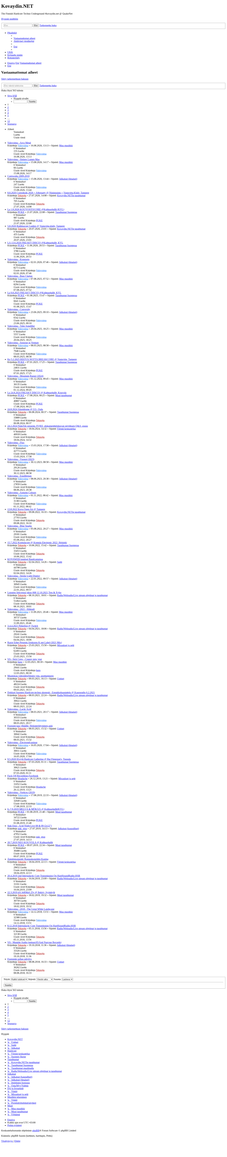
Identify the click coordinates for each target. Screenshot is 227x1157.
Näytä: (7, 979)
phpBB (35, 1130)
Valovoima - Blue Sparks (19, 526)
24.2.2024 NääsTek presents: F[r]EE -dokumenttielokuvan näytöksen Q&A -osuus (47, 426)
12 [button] (8, 121)
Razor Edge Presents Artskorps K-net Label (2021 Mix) (34, 642)
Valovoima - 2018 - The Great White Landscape (30, 909)
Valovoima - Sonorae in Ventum (23, 342)
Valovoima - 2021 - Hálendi (21, 609)
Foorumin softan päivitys (19, 959)
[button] (12, 95)
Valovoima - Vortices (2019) (21, 792)
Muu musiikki (66, 145)
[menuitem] (24, 38)
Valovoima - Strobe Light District (23, 576)
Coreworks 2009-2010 (18, 176)
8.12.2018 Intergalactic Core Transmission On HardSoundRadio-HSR (41, 925)
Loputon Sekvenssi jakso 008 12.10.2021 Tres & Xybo (34, 592)
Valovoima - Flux (15, 442)
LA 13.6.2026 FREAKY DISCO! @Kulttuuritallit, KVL (35, 242)
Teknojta (22, 195)
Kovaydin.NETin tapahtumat (71, 195)
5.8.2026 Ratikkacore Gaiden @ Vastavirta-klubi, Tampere (36, 226)
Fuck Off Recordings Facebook (22, 775)
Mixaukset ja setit (65, 645)
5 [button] (8, 115)
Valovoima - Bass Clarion (19, 276)
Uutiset (60, 678)
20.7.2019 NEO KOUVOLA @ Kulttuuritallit (30, 842)
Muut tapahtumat (63, 395)
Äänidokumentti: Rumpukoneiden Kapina (27, 859)
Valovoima (23, 145)
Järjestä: (32, 979)
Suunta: (58, 979)
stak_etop (22, 828)
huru (20, 662)
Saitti (59, 562)
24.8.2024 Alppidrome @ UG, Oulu (25, 409)
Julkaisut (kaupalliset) (68, 828)
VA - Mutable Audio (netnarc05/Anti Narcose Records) (34, 942)
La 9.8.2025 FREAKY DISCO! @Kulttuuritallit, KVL (34, 292)
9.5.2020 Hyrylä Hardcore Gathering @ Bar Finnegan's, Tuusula (39, 759)
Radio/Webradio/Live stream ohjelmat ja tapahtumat (82, 595)
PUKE (21, 212)
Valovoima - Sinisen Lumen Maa (23, 159)
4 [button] (8, 113)
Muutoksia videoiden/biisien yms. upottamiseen (30, 676)
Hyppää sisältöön (9, 19)
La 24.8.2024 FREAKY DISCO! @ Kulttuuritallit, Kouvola (36, 392)
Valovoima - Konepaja (18, 259)
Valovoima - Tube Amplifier (21, 326)
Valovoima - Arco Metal (19, 142)
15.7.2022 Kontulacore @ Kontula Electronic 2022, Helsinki (37, 542)
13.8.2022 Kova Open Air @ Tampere (26, 509)
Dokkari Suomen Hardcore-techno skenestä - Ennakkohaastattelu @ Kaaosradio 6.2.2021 (51, 692)
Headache (22, 778)
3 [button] (8, 110)
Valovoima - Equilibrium (19, 476)
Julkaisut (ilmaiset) (68, 179)
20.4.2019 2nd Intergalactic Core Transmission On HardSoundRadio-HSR (43, 875)
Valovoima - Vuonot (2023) (20, 459)
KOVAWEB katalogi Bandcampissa (25, 559)
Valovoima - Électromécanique (22, 742)
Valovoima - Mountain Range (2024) (25, 376)
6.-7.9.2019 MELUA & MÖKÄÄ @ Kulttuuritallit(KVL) (35, 809)
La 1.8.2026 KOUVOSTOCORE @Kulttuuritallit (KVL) (35, 209)
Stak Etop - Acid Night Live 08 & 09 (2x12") (29, 825)
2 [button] (8, 107)
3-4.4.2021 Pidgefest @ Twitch (22, 626)
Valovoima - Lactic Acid (19, 709)
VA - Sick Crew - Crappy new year (24, 659)
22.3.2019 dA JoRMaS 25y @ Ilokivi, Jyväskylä (31, 892)
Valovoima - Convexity (18, 309)
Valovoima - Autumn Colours (21, 492)
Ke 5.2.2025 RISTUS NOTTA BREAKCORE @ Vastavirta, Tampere (42, 359)
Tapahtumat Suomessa (66, 212)
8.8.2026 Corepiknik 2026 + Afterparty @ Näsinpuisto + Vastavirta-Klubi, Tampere (48, 192)
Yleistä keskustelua (66, 428)
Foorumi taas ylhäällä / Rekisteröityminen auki (30, 725)
